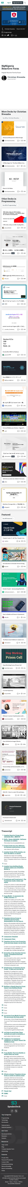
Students (4, 1138)
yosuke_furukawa (9, 329)
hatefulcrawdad (9, 668)
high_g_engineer (9, 380)
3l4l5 (5, 304)
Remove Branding (6, 1166)
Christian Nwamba (16, 77)
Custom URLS (5, 1162)
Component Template (11, 936)
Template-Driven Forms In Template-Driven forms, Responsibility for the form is (13, 919)
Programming (7, 32)
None (5, 863)
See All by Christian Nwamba (11, 118)
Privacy (16, 1182)
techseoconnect (9, 592)
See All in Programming (9, 205)
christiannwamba (9, 140)
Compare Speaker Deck (8, 1149)
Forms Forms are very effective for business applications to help (14, 846)
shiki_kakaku (8, 405)
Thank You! (7, 1091)
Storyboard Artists (7, 1134)
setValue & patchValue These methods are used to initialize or (14, 1033)
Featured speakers (6, 1127)
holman (6, 744)
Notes (3, 1170)
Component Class (9, 939)
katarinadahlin (8, 719)
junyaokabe (7, 228)
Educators (4, 1136)
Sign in (9, 2)
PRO (13, 253)
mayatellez (7, 693)
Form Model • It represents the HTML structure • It (14, 896)
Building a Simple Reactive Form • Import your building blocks (15, 987)
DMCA (20, 1182)
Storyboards (5, 1122)
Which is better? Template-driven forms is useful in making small (15, 1074)
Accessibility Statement (14, 1183)
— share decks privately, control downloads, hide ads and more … (14, 7)
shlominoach (8, 820)
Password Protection (7, 1160)
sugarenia (7, 795)
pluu (5, 481)
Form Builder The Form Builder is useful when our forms (14, 1053)
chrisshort (7, 642)
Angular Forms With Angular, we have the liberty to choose (14, 852)
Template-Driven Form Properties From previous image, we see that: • (15, 943)
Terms (11, 1182)
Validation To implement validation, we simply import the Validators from (15, 1040)
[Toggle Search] (25, 2)
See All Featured (7, 518)
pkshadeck (7, 253)
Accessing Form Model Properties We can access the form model (15, 1016)
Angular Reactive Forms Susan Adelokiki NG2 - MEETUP (14, 836)
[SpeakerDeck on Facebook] (12, 1111)
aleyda (6, 617)
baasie (6, 566)
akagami (6, 507)
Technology (5, 1120)
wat (5, 431)
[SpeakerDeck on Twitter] (16, 1111)
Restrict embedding (7, 1168)
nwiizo (6, 541)
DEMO (6, 1093)
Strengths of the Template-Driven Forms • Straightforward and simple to (15, 954)
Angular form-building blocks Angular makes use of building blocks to (14, 867)
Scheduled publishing (7, 1164)
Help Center (5, 1144)
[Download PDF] (16, 35)
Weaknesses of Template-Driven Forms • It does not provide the (14, 968)
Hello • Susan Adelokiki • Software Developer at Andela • (15, 839)
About (6, 1182)
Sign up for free (17, 2)
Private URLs (5, 1157)
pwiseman (7, 769)
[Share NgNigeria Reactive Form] (8, 35)
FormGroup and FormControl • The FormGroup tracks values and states (15, 880)
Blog (3, 1147)
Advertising (5, 1151)
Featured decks (6, 1125)
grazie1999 (7, 354)
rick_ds (6, 278)
